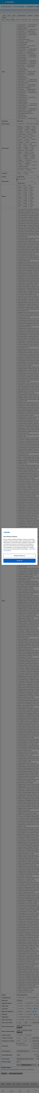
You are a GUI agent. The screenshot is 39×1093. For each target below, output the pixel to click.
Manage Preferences (19, 555)
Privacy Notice (7, 550)
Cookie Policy (31, 549)
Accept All (19, 560)
